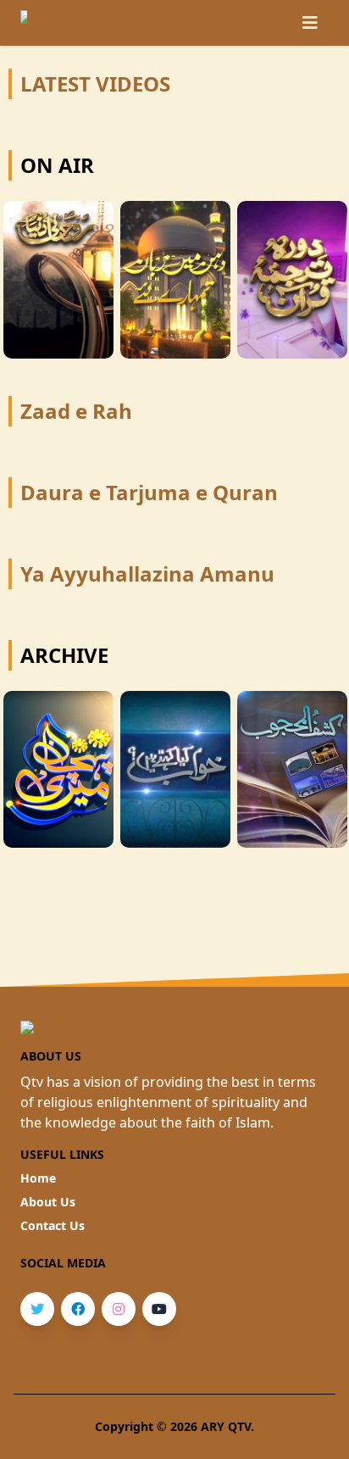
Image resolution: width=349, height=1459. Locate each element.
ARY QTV (226, 1426)
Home (38, 1178)
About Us (47, 1202)
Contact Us (52, 1225)
